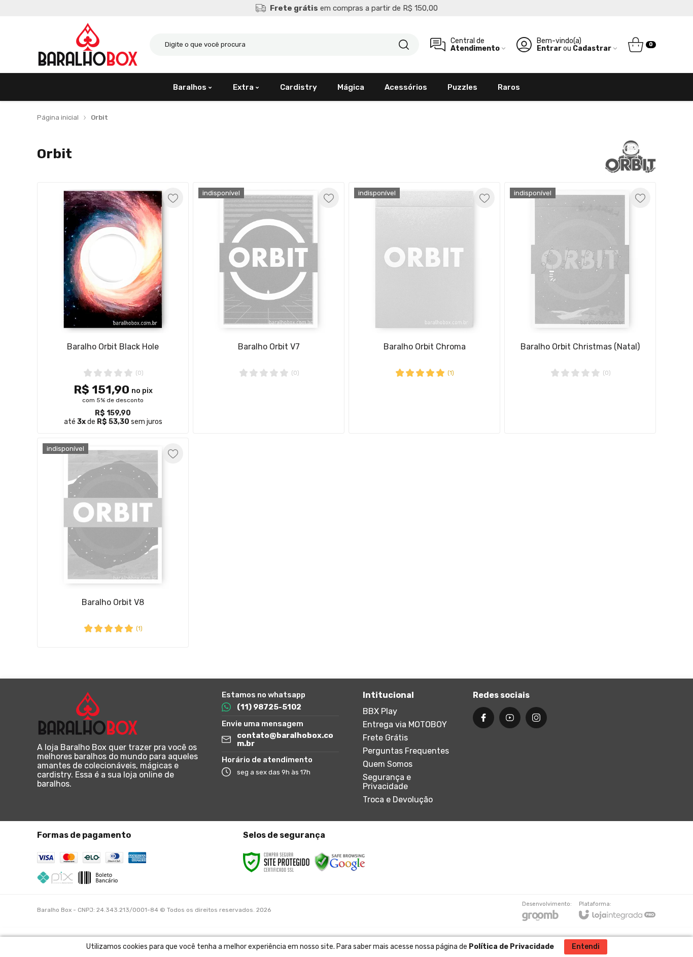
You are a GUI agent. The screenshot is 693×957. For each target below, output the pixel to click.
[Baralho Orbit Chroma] (424, 308)
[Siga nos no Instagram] (536, 717)
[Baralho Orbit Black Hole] (113, 308)
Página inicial (58, 117)
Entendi (586, 946)
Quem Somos (387, 764)
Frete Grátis (385, 737)
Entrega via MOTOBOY (405, 724)
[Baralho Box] (87, 44)
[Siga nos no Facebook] (483, 717)
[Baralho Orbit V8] (113, 542)
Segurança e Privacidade (387, 781)
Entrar (549, 48)
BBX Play (380, 711)
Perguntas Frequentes (406, 751)
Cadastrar (592, 48)
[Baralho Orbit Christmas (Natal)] (580, 308)
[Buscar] (403, 44)
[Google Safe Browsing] (340, 861)
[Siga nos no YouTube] (510, 717)
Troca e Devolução (398, 799)
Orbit (99, 117)
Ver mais (113, 367)
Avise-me (269, 413)
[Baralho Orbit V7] (268, 308)
